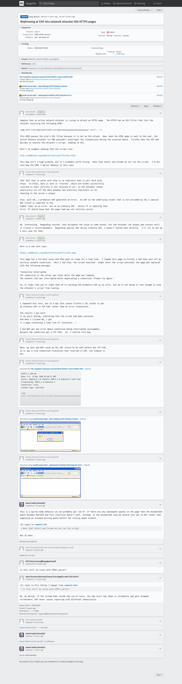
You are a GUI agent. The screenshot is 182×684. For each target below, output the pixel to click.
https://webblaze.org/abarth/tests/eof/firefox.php (48, 253)
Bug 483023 (34, 17)
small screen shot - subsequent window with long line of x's (47, 95)
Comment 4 (30, 297)
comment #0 (40, 524)
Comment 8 (30, 460)
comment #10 (70, 585)
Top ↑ (159, 675)
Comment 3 (30, 241)
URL (33, 64)
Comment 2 (30, 219)
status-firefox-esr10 (27, 628)
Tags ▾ (146, 106)
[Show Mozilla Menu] (21, 3)
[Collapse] (160, 113)
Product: (29, 32)
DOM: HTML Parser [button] (43, 34)
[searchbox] (69, 3)
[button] (157, 3)
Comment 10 (30, 564)
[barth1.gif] (50, 436)
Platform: (29, 37)
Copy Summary (143, 10)
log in (32, 662)
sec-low (31, 555)
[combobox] (69, 3)
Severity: (117, 36)
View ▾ (159, 10)
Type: (103, 32)
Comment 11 (30, 579)
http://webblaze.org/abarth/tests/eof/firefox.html (48, 155)
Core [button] (37, 32)
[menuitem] (106, 3)
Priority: (101, 36)
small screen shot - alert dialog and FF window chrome (44, 86)
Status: (30, 48)
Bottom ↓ (135, 106)
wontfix (44, 628)
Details (160, 77)
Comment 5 (30, 342)
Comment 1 (30, 175)
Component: (28, 34)
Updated (29, 550)
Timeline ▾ (157, 106)
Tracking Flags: (97, 48)
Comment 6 (30, 363)
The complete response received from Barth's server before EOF (46, 77)
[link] (50, 388)
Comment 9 (30, 506)
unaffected (120, 54)
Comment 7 (30, 414)
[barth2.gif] (50, 482)
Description (30, 114)
